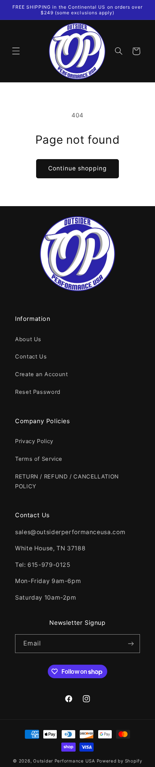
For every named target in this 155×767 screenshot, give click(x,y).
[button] (15, 51)
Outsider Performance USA (64, 761)
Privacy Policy (34, 441)
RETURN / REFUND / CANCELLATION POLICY (67, 481)
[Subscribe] (131, 643)
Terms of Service (38, 459)
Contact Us (31, 356)
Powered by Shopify (119, 761)
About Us (28, 339)
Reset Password (38, 392)
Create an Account (41, 374)
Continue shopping (77, 168)
